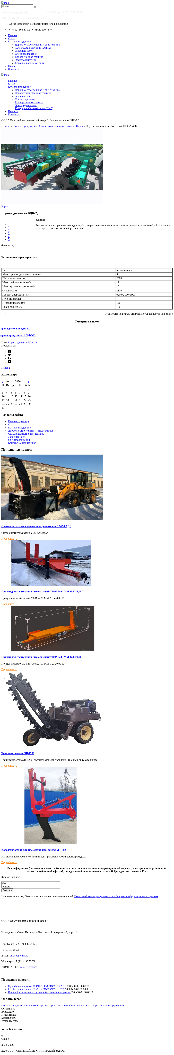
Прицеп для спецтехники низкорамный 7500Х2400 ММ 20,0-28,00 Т (42, 591)
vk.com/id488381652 (33, 18)
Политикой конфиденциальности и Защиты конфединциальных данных (116, 896)
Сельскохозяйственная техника (33, 47)
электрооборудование (111, 1005)
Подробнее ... (9, 538)
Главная (12, 35)
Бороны (5, 206)
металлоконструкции (36, 1005)
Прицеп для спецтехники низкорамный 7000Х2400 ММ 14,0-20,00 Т (42, 656)
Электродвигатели (26, 59)
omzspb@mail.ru (20, 12)
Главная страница (18, 421)
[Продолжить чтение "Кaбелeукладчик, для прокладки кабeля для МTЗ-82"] (52, 843)
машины (71, 1005)
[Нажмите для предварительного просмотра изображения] (52, 203)
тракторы (93, 1005)
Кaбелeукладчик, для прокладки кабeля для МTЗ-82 (33, 849)
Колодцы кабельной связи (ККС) (34, 63)
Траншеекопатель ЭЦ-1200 (17, 753)
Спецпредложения (26, 53)
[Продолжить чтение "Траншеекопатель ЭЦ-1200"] (52, 746)
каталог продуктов (12, 1005)
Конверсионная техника (29, 56)
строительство (57, 1005)
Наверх (5, 367)
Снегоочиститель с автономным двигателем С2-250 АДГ (36, 526)
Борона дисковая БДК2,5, (22, 342)
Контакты (14, 69)
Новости (13, 66)
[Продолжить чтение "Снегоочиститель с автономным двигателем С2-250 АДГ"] (52, 519)
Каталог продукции (19, 41)
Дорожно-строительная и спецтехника (37, 44)
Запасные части (24, 50)
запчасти (82, 1005)
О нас (11, 38)
